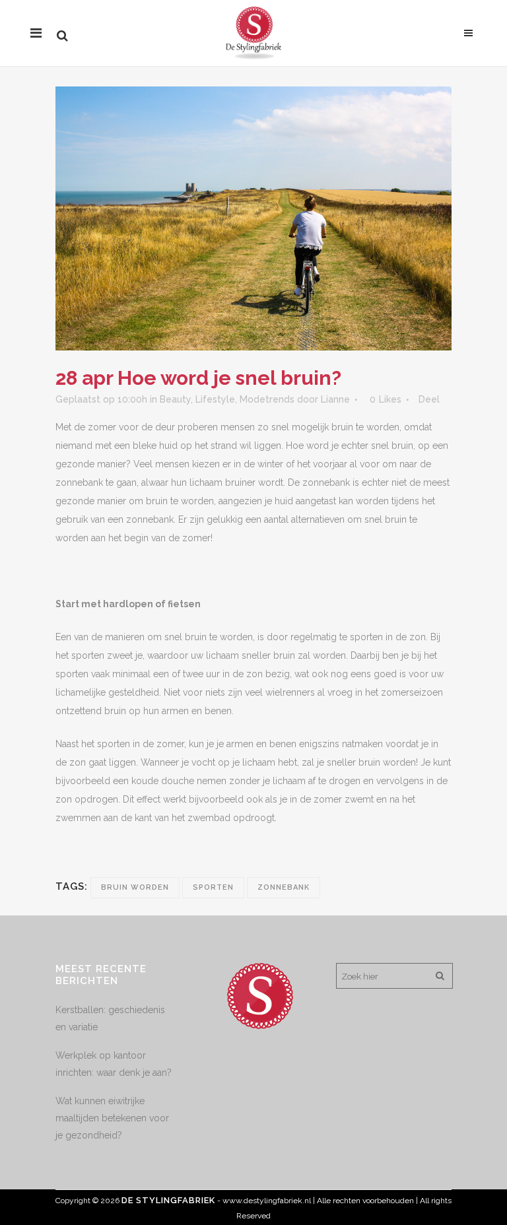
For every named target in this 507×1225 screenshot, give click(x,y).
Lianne (335, 399)
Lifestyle (215, 399)
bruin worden (135, 887)
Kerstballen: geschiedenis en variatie (110, 1018)
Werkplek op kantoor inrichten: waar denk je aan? (113, 1064)
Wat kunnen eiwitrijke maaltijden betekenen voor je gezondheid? (112, 1118)
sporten (213, 887)
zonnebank (283, 887)
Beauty (175, 399)
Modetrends (267, 399)
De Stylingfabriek (168, 1200)
